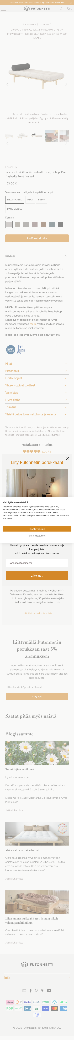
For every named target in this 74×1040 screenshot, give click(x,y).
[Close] (68, 458)
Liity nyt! (37, 575)
